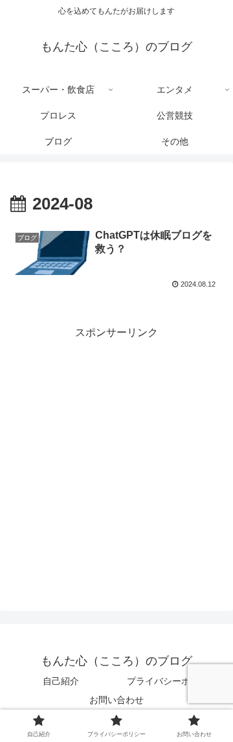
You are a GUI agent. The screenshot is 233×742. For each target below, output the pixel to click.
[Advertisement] (116, 459)
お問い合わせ (116, 700)
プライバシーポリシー (172, 681)
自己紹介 (61, 681)
